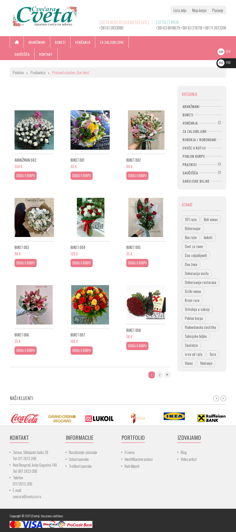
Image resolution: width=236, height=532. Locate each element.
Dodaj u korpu (25, 175)
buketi (208, 237)
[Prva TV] (137, 418)
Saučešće (191, 345)
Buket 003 (22, 247)
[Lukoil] (99, 418)
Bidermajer (193, 228)
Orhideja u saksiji (197, 309)
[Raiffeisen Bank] (211, 418)
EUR (225, 51)
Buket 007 (78, 334)
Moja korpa (199, 10)
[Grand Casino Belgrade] (62, 418)
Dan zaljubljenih (196, 255)
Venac (189, 363)
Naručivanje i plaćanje (83, 452)
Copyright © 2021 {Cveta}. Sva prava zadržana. (36, 515)
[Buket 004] (90, 217)
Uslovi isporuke (79, 459)
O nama (130, 452)
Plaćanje (217, 10)
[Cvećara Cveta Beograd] (44, 16)
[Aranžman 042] (34, 130)
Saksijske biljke (196, 336)
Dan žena (191, 264)
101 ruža (191, 219)
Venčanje (206, 363)
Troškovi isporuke (80, 466)
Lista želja (180, 10)
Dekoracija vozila (197, 273)
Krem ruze (192, 300)
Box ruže (191, 237)
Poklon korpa (194, 318)
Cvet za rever (194, 246)
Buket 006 (22, 334)
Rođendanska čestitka (200, 327)
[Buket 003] (34, 217)
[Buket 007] (90, 304)
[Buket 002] (146, 130)
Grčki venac (193, 291)
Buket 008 (133, 330)
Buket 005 (133, 247)
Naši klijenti (132, 466)
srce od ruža (193, 354)
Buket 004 (78, 247)
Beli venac (211, 219)
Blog (184, 452)
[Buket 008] (146, 302)
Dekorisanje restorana (200, 282)
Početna (18, 72)
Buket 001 (77, 160)
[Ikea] (174, 416)
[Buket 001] (90, 130)
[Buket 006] (34, 304)
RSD (225, 62)
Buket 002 (133, 160)
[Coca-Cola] (25, 418)
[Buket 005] (146, 217)
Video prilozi (189, 459)
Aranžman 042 (25, 160)
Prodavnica (38, 72)
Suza (212, 354)
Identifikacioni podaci (139, 459)
